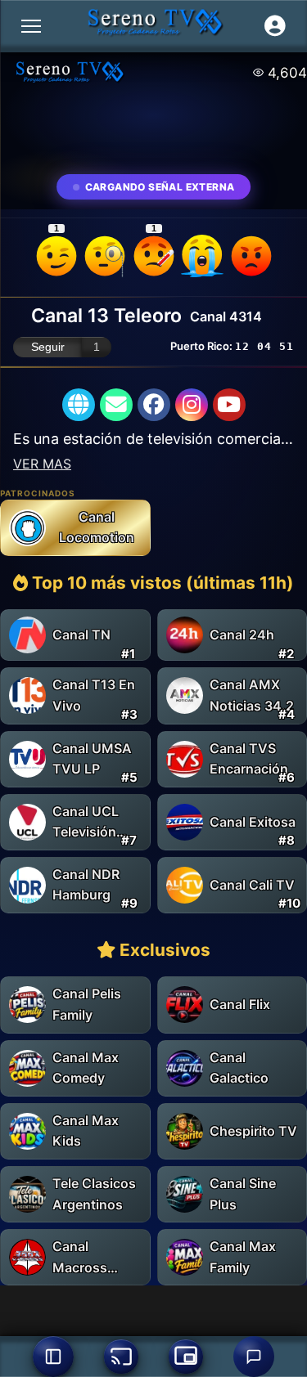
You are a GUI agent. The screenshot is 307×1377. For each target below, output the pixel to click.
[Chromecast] (121, 1356)
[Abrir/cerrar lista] (53, 1356)
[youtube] (229, 404)
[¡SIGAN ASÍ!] (56, 256)
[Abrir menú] (31, 26)
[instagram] (191, 404)
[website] (78, 404)
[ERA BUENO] (202, 256)
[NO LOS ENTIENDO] (105, 256)
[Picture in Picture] (186, 1356)
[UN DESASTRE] (251, 256)
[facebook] (154, 404)
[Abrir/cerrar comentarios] (253, 1356)
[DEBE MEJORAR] (154, 256)
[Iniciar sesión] (275, 26)
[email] (116, 404)
